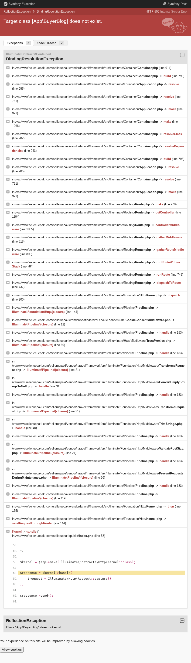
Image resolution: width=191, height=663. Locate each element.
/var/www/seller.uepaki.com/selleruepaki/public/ (54, 536)
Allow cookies (12, 649)
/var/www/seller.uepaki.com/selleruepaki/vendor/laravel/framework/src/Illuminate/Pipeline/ (84, 307)
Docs (177, 4)
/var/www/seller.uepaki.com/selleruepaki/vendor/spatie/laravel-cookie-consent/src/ (93, 320)
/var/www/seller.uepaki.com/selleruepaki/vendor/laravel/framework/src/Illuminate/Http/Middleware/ (93, 340)
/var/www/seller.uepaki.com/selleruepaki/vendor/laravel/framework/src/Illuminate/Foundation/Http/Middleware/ (97, 424)
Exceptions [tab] (18, 43)
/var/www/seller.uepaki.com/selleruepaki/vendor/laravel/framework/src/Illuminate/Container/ (86, 68)
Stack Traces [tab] (50, 43)
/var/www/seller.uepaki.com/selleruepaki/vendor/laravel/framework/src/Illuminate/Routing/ (82, 204)
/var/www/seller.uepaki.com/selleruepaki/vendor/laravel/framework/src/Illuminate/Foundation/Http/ (88, 295)
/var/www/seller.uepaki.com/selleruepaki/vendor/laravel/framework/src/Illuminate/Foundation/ (89, 84)
